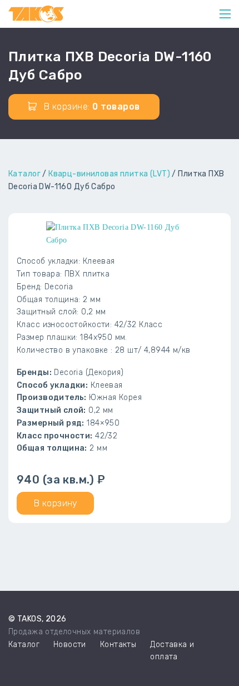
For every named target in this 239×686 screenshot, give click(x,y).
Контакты (118, 644)
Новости (69, 644)
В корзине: (91, 106)
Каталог (24, 174)
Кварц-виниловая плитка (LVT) (109, 174)
